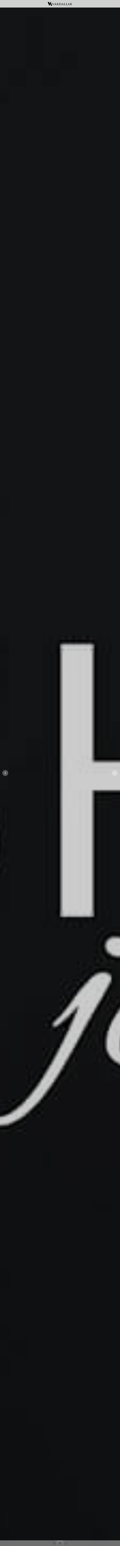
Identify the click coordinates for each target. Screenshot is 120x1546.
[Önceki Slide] (5, 773)
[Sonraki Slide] (115, 773)
